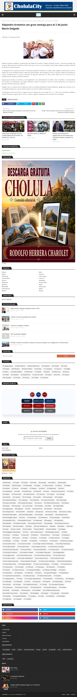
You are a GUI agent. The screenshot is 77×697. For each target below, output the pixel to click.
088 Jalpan (52, 526)
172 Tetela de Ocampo (29, 575)
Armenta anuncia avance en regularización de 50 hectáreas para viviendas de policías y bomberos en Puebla (63, 136)
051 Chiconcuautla (27, 506)
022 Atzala (17, 491)
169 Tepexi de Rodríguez (50, 573)
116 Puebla (24, 541)
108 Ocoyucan (16, 538)
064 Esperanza (39, 511)
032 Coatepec (50, 494)
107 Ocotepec (6, 538)
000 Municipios (7, 482)
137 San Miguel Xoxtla (8, 555)
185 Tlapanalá (46, 581)
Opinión (50, 410)
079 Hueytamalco (58, 520)
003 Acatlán (33, 482)
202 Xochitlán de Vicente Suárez (51, 590)
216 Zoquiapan (17, 599)
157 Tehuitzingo (39, 567)
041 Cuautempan (23, 500)
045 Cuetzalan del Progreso (25, 503)
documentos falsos (29, 649)
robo (59, 649)
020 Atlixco (61, 488)
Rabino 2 (4, 290)
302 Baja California (20, 366)
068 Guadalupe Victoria (61, 514)
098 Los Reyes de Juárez (37, 532)
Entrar (49, 438)
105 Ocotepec (55, 535)
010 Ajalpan (37, 485)
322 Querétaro (14, 374)
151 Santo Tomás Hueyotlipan (41, 564)
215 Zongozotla (7, 599)
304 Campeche (45, 366)
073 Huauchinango (55, 517)
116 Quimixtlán (33, 541)
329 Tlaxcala (17, 377)
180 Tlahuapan (70, 578)
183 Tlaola (27, 581)
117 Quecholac (43, 541)
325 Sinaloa (48, 374)
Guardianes (42, 280)
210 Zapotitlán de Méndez (19, 596)
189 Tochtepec (17, 584)
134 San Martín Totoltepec (26, 552)
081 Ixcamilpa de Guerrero (35, 523)
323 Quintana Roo (25, 374)
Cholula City (5, 276)
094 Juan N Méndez (39, 529)
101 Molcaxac (6, 535)
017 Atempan (33, 488)
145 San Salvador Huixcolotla (10, 561)
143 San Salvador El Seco (41, 558)
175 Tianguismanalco (8, 578)
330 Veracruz (26, 377)
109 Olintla (25, 538)
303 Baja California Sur (33, 366)
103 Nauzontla (25, 535)
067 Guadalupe (39, 514)
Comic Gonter (42, 276)
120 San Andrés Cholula (9, 543)
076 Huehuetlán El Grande (24, 520)
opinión (45, 649)
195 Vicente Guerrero (35, 587)
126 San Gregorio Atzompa (38, 546)
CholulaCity (32, 394)
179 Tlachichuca (59, 578)
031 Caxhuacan (41, 494)
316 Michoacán (28, 371)
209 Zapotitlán (6, 596)
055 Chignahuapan (8, 508)
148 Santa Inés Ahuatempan (64, 561)
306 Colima (64, 366)
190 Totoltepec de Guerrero (30, 584)
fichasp (38, 649)
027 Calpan (70, 491)
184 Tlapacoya (36, 581)
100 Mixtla (64, 532)
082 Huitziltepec (48, 523)
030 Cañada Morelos (28, 494)
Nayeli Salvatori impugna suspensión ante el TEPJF (25, 308)
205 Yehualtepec (34, 593)
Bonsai (4, 274)
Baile (40, 272)
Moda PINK (5, 286)
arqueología (6, 629)
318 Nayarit (47, 371)
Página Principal (6, 21)
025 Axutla (46, 491)
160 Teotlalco (6, 570)
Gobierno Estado (38, 401)
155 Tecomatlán (19, 567)
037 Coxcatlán (37, 497)
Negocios (27, 410)
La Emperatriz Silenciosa (17, 676)
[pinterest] (57, 613)
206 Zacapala (44, 593)
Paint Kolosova (6, 288)
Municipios (50, 401)
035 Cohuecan (16, 497)
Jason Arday (13, 668)
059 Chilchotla (48, 508)
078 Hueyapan (48, 520)
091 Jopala (5, 529)
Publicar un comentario (8, 153)
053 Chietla (48, 506)
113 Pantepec (65, 538)
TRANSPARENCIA (6, 450)
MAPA (38, 394)
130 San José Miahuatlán (39, 549)
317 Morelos (38, 371)
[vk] (57, 618)
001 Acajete (16, 482)
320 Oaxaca (66, 371)
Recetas (41, 290)
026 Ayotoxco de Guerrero (58, 491)
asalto (13, 649)
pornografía (52, 649)
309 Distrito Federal (27, 369)
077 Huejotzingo (37, 520)
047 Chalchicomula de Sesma (51, 503)
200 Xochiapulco (25, 590)
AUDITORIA (5, 448)
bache (4, 632)
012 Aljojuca (58, 485)
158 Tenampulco (50, 567)
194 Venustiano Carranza (21, 587)
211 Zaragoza (32, 596)
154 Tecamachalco (8, 567)
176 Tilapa (19, 578)
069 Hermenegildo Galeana (10, 517)
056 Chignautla (19, 508)
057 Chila (27, 508)
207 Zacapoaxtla (54, 593)
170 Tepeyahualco (63, 573)
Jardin (40, 284)
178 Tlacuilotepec (47, 578)
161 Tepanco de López (18, 570)
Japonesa (4, 284)
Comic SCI (42, 278)
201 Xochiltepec (36, 590)
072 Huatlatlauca (42, 517)
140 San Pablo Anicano (59, 555)
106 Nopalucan (66, 535)
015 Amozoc (15, 488)
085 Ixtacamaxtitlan (18, 526)
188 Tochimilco (7, 584)
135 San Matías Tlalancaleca (43, 552)
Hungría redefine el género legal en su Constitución (25, 685)
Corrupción (38, 410)
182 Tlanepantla (18, 581)
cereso (5, 638)
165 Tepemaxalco (7, 573)
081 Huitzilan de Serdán (20, 523)
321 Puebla (6, 374)
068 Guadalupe (49, 514)
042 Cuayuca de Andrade (47, 500)
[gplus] (20, 613)
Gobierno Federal (27, 401)
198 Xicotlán (6, 590)
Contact (73, 694)
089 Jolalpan (61, 526)
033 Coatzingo (60, 494)
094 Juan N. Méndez (51, 529)
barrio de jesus (7, 635)
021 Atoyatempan (7, 491)
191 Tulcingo (43, 584)
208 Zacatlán (65, 593)
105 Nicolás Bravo (45, 535)
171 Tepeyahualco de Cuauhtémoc (12, 575)
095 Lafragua (62, 529)
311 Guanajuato (48, 369)
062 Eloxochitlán (20, 511)
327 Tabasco (65, 374)
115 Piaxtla (16, 541)
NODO (44, 394)
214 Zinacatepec (60, 596)
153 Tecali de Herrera (66, 564)
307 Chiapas (6, 369)
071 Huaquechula (31, 517)
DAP (4, 659)
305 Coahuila (55, 366)
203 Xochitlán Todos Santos (10, 593)
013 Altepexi (67, 485)
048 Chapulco (65, 503)
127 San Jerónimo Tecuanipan (56, 546)
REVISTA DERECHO (7, 299)
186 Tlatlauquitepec (57, 581)
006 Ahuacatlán (62, 482)
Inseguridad (50, 405)
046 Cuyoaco (38, 503)
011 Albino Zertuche (48, 485)
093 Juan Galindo (27, 529)
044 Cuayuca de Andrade (9, 503)
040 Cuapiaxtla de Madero (9, 500)
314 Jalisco (5, 371)
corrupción (10, 659)
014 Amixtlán (6, 488)
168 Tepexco (38, 573)
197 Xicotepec (62, 587)
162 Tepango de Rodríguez (33, 570)
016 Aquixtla (24, 488)
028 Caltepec (6, 494)
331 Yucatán (35, 377)
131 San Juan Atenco (54, 549)
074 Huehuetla (65, 517)
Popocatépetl (6, 649)
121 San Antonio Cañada (24, 543)
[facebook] (20, 609)
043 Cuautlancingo (61, 500)
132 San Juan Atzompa (67, 549)
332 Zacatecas (44, 377)
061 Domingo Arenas (8, 511)
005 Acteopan (51, 482)
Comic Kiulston (6, 278)
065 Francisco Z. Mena (65, 511)
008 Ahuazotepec (16, 485)
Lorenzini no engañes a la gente (20, 325)
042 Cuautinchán (34, 500)
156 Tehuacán (29, 567)
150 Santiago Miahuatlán (24, 564)
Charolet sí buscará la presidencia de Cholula (23, 317)
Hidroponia (5, 282)
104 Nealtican (34, 535)
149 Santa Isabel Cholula (9, 564)
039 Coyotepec (59, 497)
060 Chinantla (57, 508)
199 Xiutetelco (15, 590)
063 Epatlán (30, 511)
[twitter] (57, 609)
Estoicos (4, 280)
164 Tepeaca (62, 570)
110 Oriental (33, 538)
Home (63, 694)
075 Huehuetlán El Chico (9, 520)
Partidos (38, 405)
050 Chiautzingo (16, 506)
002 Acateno (24, 482)
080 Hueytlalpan (7, 523)
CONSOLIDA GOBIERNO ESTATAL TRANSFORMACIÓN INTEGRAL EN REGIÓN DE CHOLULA (12, 135)
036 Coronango (27, 497)
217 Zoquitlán (27, 599)
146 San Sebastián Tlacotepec (28, 561)
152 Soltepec (55, 564)
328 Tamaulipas (7, 377)
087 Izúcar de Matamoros (41, 526)
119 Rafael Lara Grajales (66, 541)
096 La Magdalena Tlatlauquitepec (12, 532)
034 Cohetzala (6, 497)
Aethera (4, 272)
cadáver (20, 649)
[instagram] (20, 618)
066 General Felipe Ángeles (26, 514)
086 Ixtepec (29, 526)
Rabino (41, 288)
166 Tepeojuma (18, 573)
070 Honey (22, 517)
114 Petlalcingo (7, 541)
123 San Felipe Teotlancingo (62, 543)
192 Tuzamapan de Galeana (56, 584)
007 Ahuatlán (6, 485)
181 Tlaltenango (7, 581)
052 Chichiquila (39, 506)
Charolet (41, 274)
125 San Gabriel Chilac (23, 546)
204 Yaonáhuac (24, 593)
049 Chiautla (6, 506)
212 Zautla (41, 596)
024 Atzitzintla (37, 491)
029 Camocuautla (16, 494)
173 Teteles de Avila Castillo (44, 575)
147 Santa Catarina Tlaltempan (46, 561)
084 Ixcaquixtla (7, 526)
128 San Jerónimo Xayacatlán (10, 549)
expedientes (6, 641)
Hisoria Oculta (42, 282)
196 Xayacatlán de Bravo (50, 587)
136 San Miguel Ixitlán (58, 552)
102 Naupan (15, 535)
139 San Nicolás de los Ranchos (42, 555)
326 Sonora (57, 374)
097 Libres (25, 532)
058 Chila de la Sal (37, 508)
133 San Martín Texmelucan (10, 552)
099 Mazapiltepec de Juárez (52, 532)
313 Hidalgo (67, 369)
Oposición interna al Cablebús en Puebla (36, 134)
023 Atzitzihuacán (26, 491)
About (68, 694)
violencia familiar (67, 649)
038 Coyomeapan (47, 497)
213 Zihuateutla (50, 596)
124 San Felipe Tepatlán (9, 546)
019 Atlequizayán (51, 488)
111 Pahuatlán (42, 538)
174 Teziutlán (57, 575)
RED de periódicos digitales (18, 334)
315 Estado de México (16, 371)
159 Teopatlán (61, 567)
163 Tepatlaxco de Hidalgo (49, 570)
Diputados (27, 405)
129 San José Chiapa (25, 549)
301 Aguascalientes (8, 366)
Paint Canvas (42, 286)
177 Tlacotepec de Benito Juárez (32, 578)
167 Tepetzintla (29, 573)
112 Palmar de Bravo (54, 538)
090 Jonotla (69, 526)
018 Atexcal (42, 488)
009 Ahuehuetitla (27, 485)
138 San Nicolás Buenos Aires (24, 555)
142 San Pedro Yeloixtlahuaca (24, 558)
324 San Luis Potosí (38, 374)
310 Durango (37, 369)
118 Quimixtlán (54, 541)
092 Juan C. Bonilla (15, 529)
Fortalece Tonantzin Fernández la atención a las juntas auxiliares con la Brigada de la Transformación (39, 342)
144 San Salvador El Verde (57, 558)
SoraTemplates (12, 694)
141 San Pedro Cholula (9, 558)
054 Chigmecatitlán (58, 506)
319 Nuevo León (56, 371)
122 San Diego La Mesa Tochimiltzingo (43, 543)
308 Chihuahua (16, 369)
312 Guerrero (57, 369)
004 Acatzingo (42, 482)
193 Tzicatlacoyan (7, 587)
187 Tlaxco (68, 581)
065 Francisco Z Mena (51, 511)
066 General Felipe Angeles (10, 514)
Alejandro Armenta (16, 21)
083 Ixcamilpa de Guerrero (62, 523)
